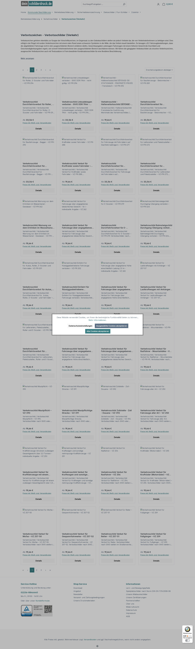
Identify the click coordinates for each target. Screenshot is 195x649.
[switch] (187, 640)
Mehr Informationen (97, 320)
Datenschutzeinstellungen (80, 326)
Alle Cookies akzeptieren (98, 331)
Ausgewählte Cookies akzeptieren (111, 326)
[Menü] (191, 626)
